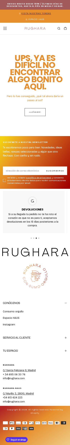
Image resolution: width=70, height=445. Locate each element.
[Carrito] (65, 29)
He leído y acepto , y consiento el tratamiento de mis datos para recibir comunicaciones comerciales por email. (36, 180)
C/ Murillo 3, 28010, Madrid (18, 393)
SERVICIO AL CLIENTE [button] (17, 337)
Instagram (9, 324)
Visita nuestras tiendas (36, 13)
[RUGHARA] (35, 276)
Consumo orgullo (13, 311)
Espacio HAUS (11, 317)
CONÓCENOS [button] (11, 303)
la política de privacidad (38, 177)
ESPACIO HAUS (36, 19)
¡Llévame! (35, 112)
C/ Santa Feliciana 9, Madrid (19, 370)
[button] (5, 28)
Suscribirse (55, 170)
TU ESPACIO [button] (10, 350)
